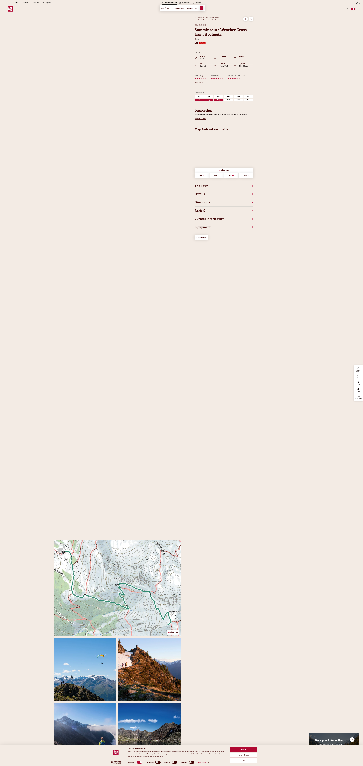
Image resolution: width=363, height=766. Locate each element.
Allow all (243, 749)
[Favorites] (356, 2)
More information (200, 119)
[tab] (169, 3)
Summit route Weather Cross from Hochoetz (208, 20)
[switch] (158, 762)
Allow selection (244, 755)
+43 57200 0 (14, 3)
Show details (202, 762)
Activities (201, 18)
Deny (243, 760)
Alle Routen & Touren (212, 18)
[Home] (195, 18)
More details (199, 83)
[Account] (360, 2)
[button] (224, 186)
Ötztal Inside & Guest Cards (30, 3)
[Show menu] (3, 8)
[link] (196, 3)
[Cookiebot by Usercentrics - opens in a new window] (116, 762)
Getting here (47, 3)
